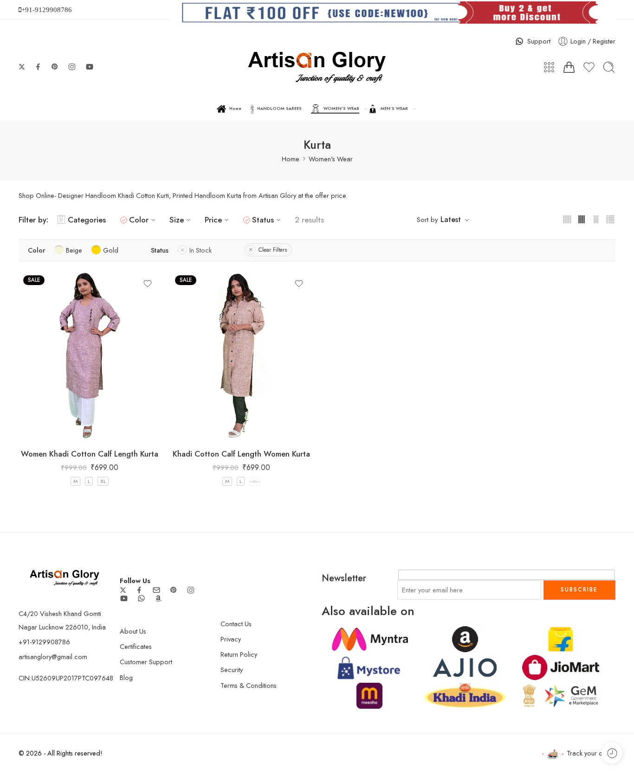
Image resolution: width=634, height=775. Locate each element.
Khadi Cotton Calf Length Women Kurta (241, 453)
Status (263, 219)
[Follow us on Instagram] (72, 67)
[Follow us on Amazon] (158, 598)
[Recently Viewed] (612, 753)
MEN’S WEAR (394, 108)
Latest (450, 219)
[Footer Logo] (64, 577)
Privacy (230, 639)
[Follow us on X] (22, 67)
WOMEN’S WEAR (341, 108)
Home (235, 108)
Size (176, 219)
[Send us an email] (156, 590)
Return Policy (238, 654)
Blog (126, 677)
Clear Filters (273, 250)
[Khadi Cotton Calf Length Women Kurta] (241, 356)
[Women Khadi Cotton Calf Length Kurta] (90, 356)
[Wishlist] (147, 283)
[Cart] (569, 67)
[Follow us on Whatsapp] (141, 598)
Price (213, 219)
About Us (133, 631)
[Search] (608, 67)
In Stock (200, 250)
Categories (87, 219)
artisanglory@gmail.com (53, 656)
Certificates (136, 646)
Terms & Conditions (248, 685)
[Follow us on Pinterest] (54, 66)
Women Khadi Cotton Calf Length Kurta (89, 453)
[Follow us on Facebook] (38, 66)
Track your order (591, 753)
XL (103, 481)
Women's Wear (331, 159)
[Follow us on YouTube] (89, 67)
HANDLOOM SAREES (279, 108)
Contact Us (236, 624)
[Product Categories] (549, 67)
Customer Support (146, 662)
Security (231, 669)
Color (139, 219)
